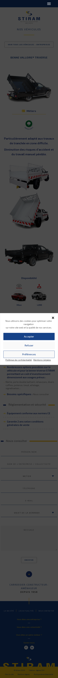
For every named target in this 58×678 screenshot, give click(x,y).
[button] (53, 317)
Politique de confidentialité (18, 360)
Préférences (29, 354)
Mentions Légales (42, 360)
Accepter (29, 336)
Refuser (29, 345)
